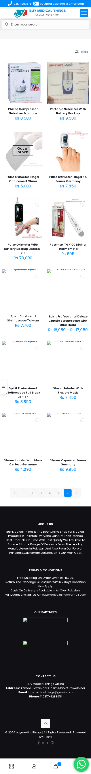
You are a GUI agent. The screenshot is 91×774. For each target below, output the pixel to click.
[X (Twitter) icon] (43, 743)
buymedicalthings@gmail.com (64, 595)
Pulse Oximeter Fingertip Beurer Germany (68, 179)
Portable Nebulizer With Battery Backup (68, 111)
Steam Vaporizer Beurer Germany (68, 462)
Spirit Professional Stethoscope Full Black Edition (23, 392)
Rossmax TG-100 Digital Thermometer (68, 246)
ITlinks (48, 737)
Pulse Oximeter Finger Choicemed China (23, 179)
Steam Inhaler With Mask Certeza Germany (23, 462)
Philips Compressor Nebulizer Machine (23, 111)
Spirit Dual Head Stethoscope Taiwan (23, 318)
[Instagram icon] (52, 743)
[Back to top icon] (45, 723)
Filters (84, 52)
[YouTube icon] (47, 743)
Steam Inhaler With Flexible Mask (68, 390)
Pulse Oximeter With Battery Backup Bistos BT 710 (23, 248)
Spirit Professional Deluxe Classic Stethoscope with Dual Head (67, 320)
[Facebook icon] (38, 743)
